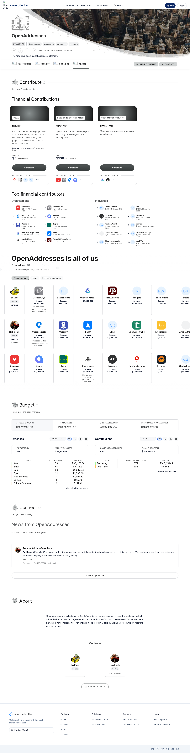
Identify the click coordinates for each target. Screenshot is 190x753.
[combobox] (31, 730)
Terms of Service (162, 724)
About (63, 729)
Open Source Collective (61, 50)
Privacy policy (160, 719)
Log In (182, 5)
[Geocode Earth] (69, 180)
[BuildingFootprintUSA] (108, 180)
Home (63, 719)
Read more (23, 143)
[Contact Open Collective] (178, 749)
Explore (64, 724)
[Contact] (14, 50)
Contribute (29, 168)
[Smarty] (75, 180)
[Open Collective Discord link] (173, 749)
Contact (64, 734)
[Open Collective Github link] (168, 749)
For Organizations (100, 719)
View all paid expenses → (77, 488)
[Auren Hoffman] (20, 180)
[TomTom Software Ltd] (14, 180)
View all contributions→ (168, 471)
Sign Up (170, 5)
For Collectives (99, 724)
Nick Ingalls (52, 563)
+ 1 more (74, 44)
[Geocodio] (58, 180)
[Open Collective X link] (158, 749)
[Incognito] (25, 180)
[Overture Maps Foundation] (102, 180)
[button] (23, 64)
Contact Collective (96, 686)
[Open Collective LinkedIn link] (153, 749)
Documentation (130, 724)
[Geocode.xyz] (64, 180)
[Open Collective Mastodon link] (163, 749)
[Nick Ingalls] (18, 550)
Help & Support (130, 719)
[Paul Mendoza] (31, 180)
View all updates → (95, 575)
